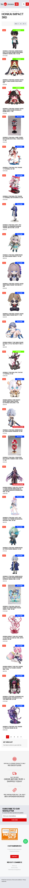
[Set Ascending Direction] (20, 23)
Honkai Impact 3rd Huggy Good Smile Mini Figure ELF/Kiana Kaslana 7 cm (14, 388)
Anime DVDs (14, 867)
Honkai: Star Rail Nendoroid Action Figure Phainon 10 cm (14, 418)
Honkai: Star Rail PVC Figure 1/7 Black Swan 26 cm (14, 715)
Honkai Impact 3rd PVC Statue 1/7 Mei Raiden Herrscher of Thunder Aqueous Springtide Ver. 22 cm (14, 475)
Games (7, 11)
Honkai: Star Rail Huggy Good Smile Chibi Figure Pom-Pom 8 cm (14, 68)
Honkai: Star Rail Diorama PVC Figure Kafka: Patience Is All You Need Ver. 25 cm (14, 684)
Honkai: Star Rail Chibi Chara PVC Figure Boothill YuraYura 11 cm (14, 125)
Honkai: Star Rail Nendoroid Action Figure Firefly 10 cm (14, 243)
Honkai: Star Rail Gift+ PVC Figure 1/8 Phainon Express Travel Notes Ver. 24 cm (14, 213)
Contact (14, 856)
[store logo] (7, 4)
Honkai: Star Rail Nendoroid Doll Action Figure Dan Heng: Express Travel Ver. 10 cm (14, 39)
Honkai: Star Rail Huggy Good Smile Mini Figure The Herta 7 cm (14, 272)
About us (14, 865)
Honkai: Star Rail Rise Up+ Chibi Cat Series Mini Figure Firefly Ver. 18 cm (14, 594)
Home (2, 11)
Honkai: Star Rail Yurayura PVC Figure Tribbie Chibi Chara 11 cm (14, 445)
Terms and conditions (17, 879)
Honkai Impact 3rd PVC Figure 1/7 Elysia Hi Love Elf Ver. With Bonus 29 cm (14, 624)
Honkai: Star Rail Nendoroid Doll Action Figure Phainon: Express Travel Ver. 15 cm (14, 564)
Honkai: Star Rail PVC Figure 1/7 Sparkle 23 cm (14, 155)
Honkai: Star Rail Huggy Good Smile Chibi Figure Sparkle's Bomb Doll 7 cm (14, 97)
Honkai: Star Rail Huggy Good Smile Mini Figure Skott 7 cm (14, 302)
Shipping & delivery (14, 851)
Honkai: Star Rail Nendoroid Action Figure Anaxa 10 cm (14, 536)
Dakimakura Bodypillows (14, 869)
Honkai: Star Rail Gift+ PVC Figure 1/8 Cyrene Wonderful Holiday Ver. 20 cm (14, 506)
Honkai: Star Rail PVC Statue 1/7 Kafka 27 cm (14, 360)
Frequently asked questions (14, 849)
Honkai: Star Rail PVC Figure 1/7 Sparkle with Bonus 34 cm (14, 184)
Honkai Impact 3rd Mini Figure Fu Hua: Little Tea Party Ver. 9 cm (14, 330)
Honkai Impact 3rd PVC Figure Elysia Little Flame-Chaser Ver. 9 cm (14, 654)
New (16, 23)
